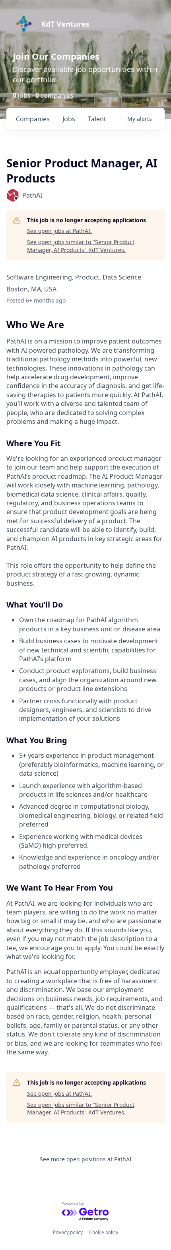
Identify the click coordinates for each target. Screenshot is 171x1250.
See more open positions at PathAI (86, 1159)
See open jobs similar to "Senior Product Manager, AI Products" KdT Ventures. (80, 246)
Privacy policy (68, 1232)
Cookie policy (103, 1232)
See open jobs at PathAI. (59, 231)
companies (33, 119)
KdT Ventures (65, 24)
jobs (68, 119)
